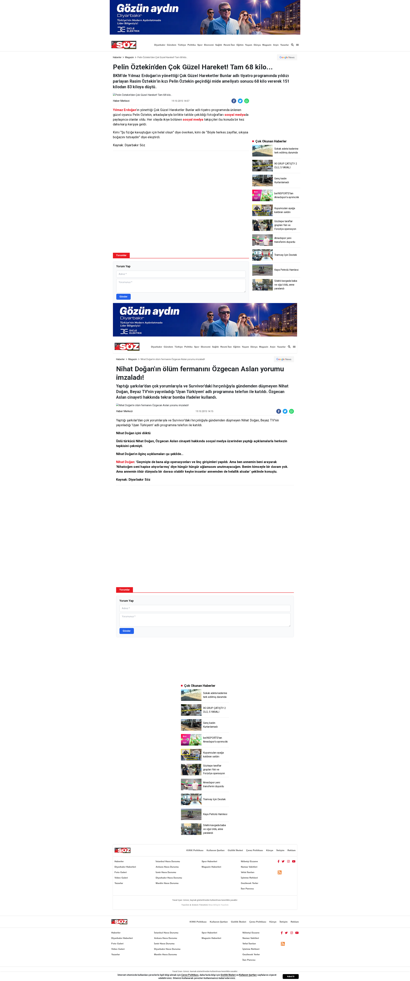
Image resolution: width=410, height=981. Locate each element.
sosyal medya (235, 115)
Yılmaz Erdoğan (124, 110)
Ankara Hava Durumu (167, 867)
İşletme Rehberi (249, 877)
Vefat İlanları (247, 872)
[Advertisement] (181, 176)
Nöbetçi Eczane (249, 861)
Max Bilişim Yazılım (219, 905)
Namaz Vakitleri (249, 867)
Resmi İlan (229, 45)
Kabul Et (290, 976)
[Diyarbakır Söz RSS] (280, 872)
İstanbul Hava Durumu (168, 861)
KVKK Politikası (194, 850)
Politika (192, 45)
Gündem (171, 45)
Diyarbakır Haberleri (125, 867)
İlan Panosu (247, 888)
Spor (199, 45)
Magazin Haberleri (211, 867)
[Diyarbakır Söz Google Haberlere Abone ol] (287, 57)
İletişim (280, 850)
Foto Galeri (121, 872)
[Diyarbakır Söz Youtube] (293, 861)
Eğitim (240, 45)
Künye (269, 850)
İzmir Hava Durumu (166, 872)
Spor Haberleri (209, 861)
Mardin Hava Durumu (167, 883)
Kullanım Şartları (216, 850)
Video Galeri (121, 877)
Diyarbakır (159, 45)
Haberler (117, 57)
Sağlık (218, 45)
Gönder (123, 296)
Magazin (266, 45)
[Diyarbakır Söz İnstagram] (288, 861)
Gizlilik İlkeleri (235, 850)
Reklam (291, 850)
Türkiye (182, 45)
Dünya (257, 45)
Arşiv (276, 45)
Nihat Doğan (125, 462)
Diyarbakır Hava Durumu (169, 877)
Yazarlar (284, 45)
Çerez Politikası (254, 850)
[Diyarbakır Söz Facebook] (278, 861)
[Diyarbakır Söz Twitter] (283, 861)
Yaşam (248, 45)
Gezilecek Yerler (249, 883)
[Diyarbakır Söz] (123, 45)
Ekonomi (209, 45)
